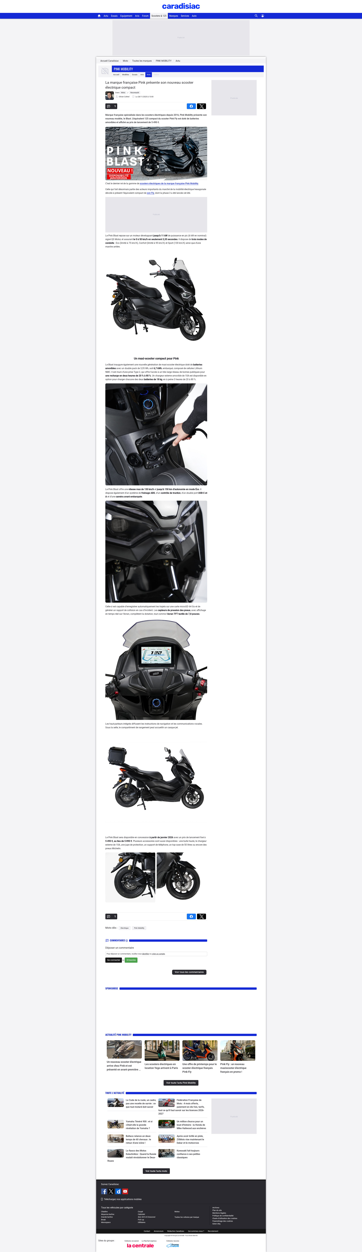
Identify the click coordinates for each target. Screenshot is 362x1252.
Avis (137, 15)
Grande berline (107, 1217)
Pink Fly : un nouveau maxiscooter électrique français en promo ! (233, 1068)
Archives (215, 1208)
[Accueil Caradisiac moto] (99, 16)
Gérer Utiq (216, 1224)
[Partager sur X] (202, 105)
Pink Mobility (123, 68)
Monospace (106, 1222)
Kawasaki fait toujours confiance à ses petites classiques (188, 1154)
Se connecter (113, 960)
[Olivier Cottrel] (109, 99)
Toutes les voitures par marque (186, 1217)
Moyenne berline (107, 1214)
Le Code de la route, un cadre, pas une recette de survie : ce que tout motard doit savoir (141, 1103)
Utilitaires (141, 1222)
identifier (145, 954)
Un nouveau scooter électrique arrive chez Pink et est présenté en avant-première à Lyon (124, 1065)
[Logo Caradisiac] (181, 11)
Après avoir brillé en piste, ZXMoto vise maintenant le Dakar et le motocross (190, 1139)
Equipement (126, 15)
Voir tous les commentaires (189, 972)
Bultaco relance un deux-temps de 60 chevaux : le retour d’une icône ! (138, 1139)
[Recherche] (256, 16)
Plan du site (217, 1210)
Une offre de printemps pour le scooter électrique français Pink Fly (199, 1068)
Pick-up (141, 1220)
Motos (177, 1212)
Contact (147, 1231)
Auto (194, 15)
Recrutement (213, 1231)
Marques (173, 15)
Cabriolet (141, 1214)
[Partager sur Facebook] (192, 105)
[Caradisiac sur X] (111, 1192)
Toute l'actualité (114, 1093)
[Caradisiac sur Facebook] (104, 1192)
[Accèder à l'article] (124, 1049)
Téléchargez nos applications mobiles (123, 1199)
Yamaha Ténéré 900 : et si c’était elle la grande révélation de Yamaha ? (139, 1125)
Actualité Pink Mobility (118, 1034)
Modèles (125, 75)
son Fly (150, 193)
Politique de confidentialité (222, 1216)
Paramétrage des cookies (222, 1221)
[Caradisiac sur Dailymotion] (118, 1192)
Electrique (125, 928)
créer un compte (158, 954)
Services (185, 15)
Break (103, 1220)
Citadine (104, 1212)
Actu (106, 15)
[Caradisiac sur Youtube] (125, 1192)
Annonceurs (158, 1231)
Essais (114, 15)
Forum (145, 15)
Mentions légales (219, 1213)
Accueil (116, 75)
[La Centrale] (140, 1248)
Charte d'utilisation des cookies (224, 1218)
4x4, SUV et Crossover (146, 1217)
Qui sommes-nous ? (196, 1231)
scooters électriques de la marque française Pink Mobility (169, 183)
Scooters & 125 (158, 15)
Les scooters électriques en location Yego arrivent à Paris (161, 1066)
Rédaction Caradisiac (175, 1231)
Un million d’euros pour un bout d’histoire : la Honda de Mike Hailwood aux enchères (191, 1125)
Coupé (140, 1212)
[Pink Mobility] (105, 75)
